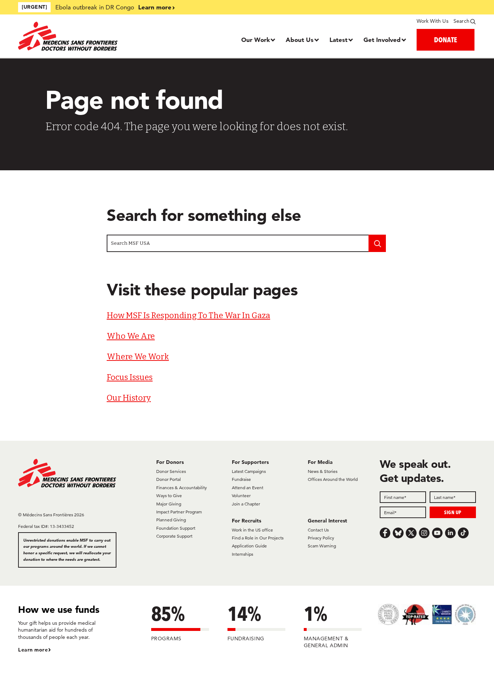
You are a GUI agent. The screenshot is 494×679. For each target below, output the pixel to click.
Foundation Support (175, 528)
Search (461, 21)
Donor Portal (168, 479)
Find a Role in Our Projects (258, 538)
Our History (129, 398)
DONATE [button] (445, 39)
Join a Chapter (246, 504)
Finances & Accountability (181, 487)
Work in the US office (252, 530)
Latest (338, 39)
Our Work (255, 39)
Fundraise (241, 479)
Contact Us (318, 530)
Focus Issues (130, 377)
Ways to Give (169, 495)
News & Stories (322, 471)
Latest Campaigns (249, 471)
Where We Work (138, 357)
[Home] (75, 36)
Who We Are (131, 336)
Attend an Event (247, 487)
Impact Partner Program (179, 511)
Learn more (154, 7)
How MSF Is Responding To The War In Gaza (188, 315)
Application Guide (249, 545)
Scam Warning (322, 545)
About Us (300, 39)
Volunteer (241, 495)
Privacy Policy (321, 538)
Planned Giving (171, 519)
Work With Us (432, 21)
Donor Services (171, 471)
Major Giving (168, 504)
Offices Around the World (333, 479)
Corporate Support (174, 536)
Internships (242, 554)
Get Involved (382, 39)
